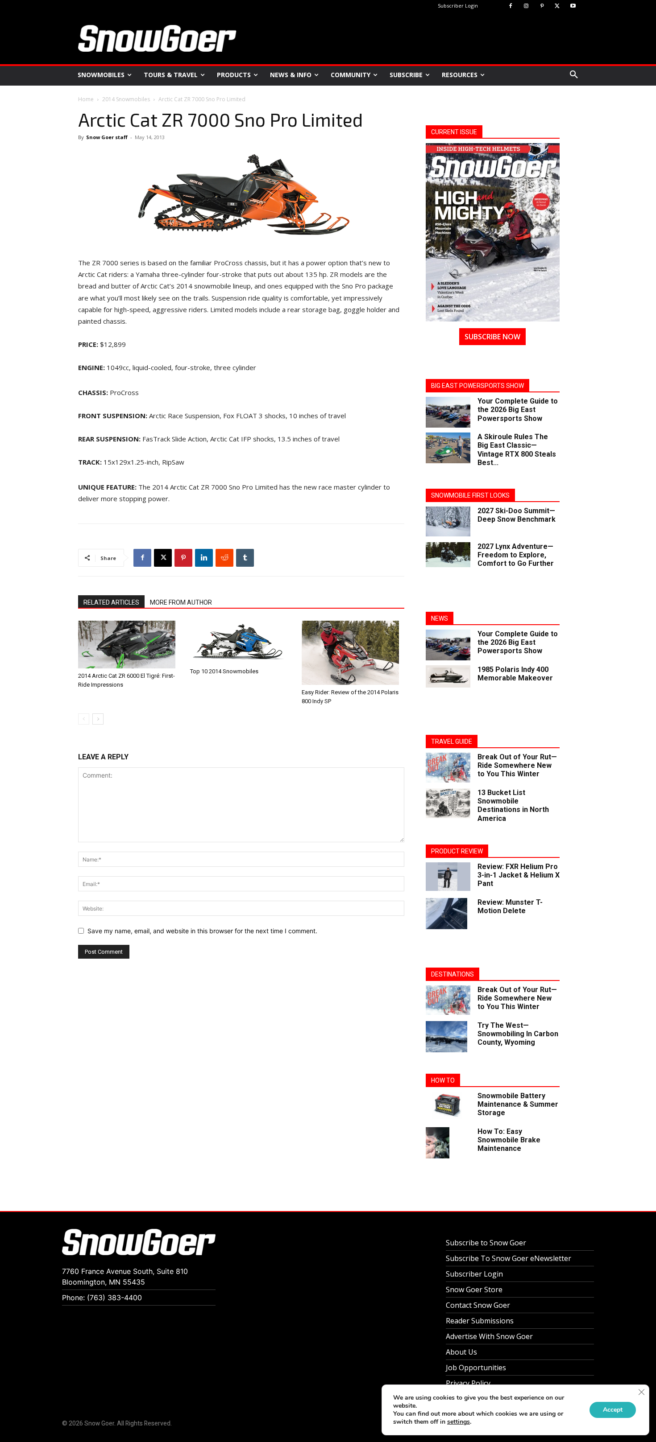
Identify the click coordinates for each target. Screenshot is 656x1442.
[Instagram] (526, 6)
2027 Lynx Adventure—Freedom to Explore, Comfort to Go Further (515, 555)
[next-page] (98, 719)
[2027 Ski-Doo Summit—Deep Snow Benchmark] (448, 521)
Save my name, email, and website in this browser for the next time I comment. (202, 931)
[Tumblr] (245, 558)
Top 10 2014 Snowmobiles (224, 671)
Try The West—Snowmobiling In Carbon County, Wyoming (517, 1033)
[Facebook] (511, 6)
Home (86, 99)
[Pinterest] (542, 6)
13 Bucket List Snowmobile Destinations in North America (513, 805)
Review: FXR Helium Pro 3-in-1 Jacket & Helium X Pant (518, 875)
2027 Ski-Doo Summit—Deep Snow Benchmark (516, 515)
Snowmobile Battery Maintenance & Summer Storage (517, 1104)
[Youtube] (573, 6)
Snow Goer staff (107, 137)
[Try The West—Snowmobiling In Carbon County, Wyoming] (446, 1036)
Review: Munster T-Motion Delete (510, 906)
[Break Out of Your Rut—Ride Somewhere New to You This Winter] (448, 768)
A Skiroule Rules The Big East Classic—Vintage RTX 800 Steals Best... (516, 450)
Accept (613, 1409)
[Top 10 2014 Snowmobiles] (241, 642)
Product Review (457, 851)
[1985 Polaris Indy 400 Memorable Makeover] (448, 676)
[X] (557, 6)
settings (458, 1422)
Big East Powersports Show (477, 385)
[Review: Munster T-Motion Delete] (446, 913)
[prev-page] (83, 719)
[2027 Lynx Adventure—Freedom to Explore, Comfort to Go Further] (448, 554)
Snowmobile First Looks (470, 495)
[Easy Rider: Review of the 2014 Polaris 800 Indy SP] (353, 653)
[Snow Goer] (157, 38)
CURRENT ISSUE (454, 132)
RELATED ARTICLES (111, 602)
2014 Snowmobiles (126, 99)
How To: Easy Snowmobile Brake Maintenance (508, 1140)
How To (443, 1080)
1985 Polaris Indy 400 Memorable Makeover (515, 673)
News (439, 618)
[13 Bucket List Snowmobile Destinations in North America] (448, 803)
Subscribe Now (492, 337)
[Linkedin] (204, 558)
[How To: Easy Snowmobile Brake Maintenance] (437, 1143)
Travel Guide (451, 741)
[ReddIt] (224, 558)
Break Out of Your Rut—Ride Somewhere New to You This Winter (517, 765)
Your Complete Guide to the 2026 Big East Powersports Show (517, 409)
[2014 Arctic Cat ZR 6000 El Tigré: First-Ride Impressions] (129, 644)
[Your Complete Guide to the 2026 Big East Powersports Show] (448, 412)
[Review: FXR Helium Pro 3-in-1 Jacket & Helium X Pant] (448, 876)
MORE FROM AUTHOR (181, 602)
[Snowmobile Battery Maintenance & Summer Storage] (448, 1105)
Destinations (452, 974)
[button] (574, 75)
